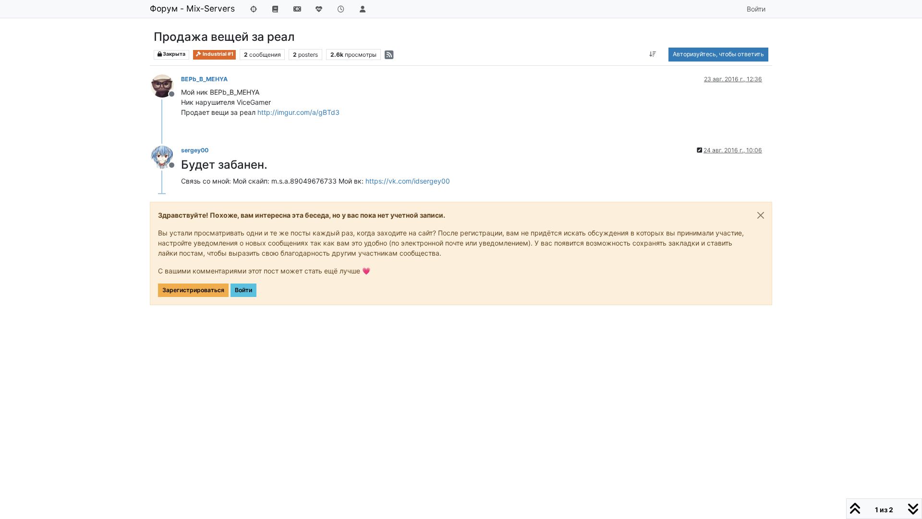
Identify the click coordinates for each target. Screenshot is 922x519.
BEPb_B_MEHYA (204, 79)
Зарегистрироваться (193, 290)
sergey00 (194, 150)
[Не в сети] (166, 85)
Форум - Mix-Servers (192, 8)
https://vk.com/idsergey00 (407, 181)
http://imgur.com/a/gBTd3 (298, 112)
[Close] (761, 215)
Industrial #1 (217, 54)
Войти (243, 290)
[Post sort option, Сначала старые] (653, 54)
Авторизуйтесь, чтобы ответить (718, 54)
